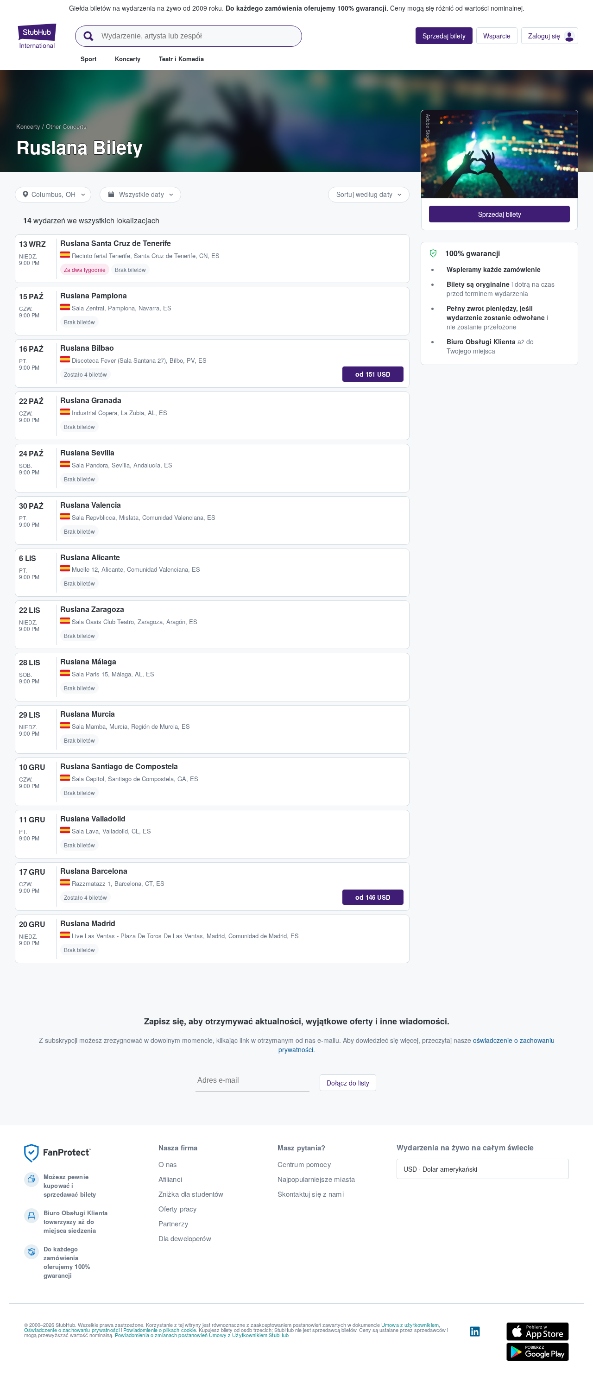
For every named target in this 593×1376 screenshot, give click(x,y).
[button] (499, 214)
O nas (167, 1164)
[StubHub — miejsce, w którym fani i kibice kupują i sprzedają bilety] (37, 35)
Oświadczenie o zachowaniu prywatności (72, 1329)
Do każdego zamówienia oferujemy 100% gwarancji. (307, 8)
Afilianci (170, 1179)
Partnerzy (173, 1223)
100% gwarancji (472, 253)
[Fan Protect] (57, 1153)
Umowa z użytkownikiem (410, 1324)
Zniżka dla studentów (191, 1194)
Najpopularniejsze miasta (316, 1179)
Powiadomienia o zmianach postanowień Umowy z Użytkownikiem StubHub (202, 1334)
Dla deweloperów (184, 1238)
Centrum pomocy (304, 1164)
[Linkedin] (474, 1343)
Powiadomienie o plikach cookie (159, 1329)
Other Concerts (66, 126)
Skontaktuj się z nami (311, 1194)
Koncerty (28, 126)
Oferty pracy (177, 1208)
